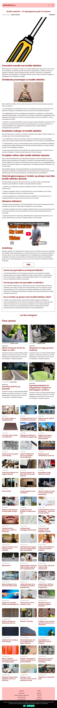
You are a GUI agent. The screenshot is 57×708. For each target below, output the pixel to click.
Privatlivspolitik (30, 705)
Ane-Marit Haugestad (40, 381)
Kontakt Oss (39, 699)
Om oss (39, 695)
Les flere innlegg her (28, 315)
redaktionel (52, 14)
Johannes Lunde (14, 343)
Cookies (39, 697)
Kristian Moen (13, 382)
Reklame (39, 693)
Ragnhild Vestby (41, 343)
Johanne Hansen (15, 14)
